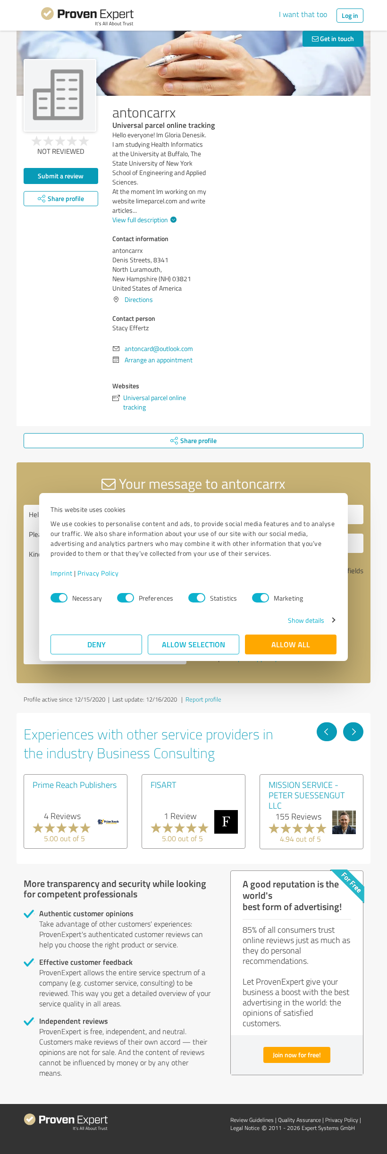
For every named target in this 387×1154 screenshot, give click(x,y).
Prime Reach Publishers (75, 784)
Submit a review (61, 175)
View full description (140, 219)
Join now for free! (297, 1054)
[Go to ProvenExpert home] (87, 18)
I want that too (303, 14)
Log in (350, 15)
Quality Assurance (299, 1120)
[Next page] (353, 731)
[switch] (125, 597)
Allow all (290, 644)
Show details (306, 620)
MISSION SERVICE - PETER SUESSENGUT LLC (307, 795)
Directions (139, 299)
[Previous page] (327, 731)
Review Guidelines (252, 1120)
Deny (96, 644)
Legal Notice (245, 1128)
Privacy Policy (97, 573)
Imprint (61, 573)
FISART (163, 784)
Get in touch (336, 38)
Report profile (203, 699)
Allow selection (193, 644)
